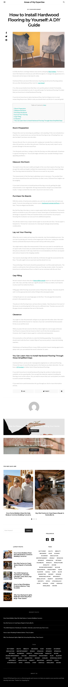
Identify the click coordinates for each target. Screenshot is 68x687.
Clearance (17, 118)
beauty (58, 551)
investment (52, 569)
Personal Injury (45, 576)
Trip (52, 583)
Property (57, 576)
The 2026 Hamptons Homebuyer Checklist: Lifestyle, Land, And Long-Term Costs (23, 575)
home (54, 565)
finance (41, 560)
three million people (39, 280)
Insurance (41, 569)
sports (41, 581)
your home (41, 83)
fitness (58, 560)
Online (59, 574)
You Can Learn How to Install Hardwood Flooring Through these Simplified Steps (38, 120)
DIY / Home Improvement (34, 9)
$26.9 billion (52, 71)
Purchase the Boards (20, 112)
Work (55, 585)
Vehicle (59, 583)
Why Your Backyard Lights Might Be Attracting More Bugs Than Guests (23, 596)
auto (51, 551)
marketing (42, 574)
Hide (44, 105)
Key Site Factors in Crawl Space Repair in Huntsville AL (50, 514)
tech (48, 581)
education (54, 555)
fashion (60, 558)
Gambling (41, 562)
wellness (47, 585)
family (52, 558)
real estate (41, 578)
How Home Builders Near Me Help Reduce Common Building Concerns (18, 514)
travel (46, 583)
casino (57, 553)
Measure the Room (20, 110)
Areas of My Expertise (34, 2)
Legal (48, 572)
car (50, 553)
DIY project (20, 367)
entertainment (42, 558)
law (60, 569)
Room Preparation (20, 108)
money (51, 574)
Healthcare (59, 562)
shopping (59, 578)
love (60, 572)
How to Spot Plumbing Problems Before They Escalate (22, 586)
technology (57, 581)
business (43, 553)
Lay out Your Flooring (21, 114)
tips (39, 583)
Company (45, 555)
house (58, 567)
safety (51, 578)
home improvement (46, 567)
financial (50, 560)
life (54, 572)
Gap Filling (17, 116)
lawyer (40, 572)
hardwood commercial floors (51, 203)
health (49, 562)
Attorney (42, 551)
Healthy (46, 565)
